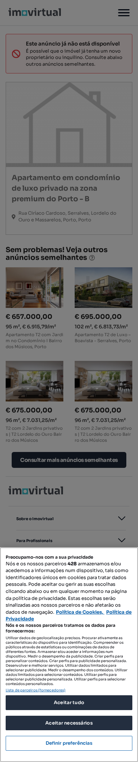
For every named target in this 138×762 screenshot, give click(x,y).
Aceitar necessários (68, 723)
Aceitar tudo (69, 703)
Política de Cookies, (80, 612)
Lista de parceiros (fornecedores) (35, 690)
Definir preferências (69, 743)
